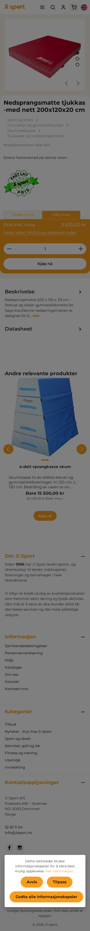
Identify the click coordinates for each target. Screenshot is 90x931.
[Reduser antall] (9, 248)
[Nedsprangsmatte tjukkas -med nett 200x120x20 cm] (45, 55)
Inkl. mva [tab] (61, 215)
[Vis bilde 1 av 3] (77, 53)
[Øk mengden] (80, 248)
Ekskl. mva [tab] (23, 215)
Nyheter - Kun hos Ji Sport (28, 731)
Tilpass (59, 882)
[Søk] (53, 7)
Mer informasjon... (60, 871)
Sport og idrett (18, 738)
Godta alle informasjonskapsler (46, 897)
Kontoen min (16, 689)
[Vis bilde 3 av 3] (77, 65)
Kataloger (13, 667)
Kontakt (12, 681)
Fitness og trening (21, 753)
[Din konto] (63, 7)
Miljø (9, 660)
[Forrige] (67, 83)
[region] (45, 55)
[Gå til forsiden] (14, 7)
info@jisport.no (18, 832)
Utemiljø (12, 760)
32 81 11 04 (14, 827)
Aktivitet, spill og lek (22, 746)
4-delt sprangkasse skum (45, 466)
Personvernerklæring (24, 653)
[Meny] (42, 7)
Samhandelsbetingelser (26, 646)
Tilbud (10, 724)
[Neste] (78, 83)
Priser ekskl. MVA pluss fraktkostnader (40, 232)
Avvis (32, 882)
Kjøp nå (45, 263)
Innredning (15, 767)
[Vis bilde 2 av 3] (77, 59)
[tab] (44, 303)
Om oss (11, 674)
